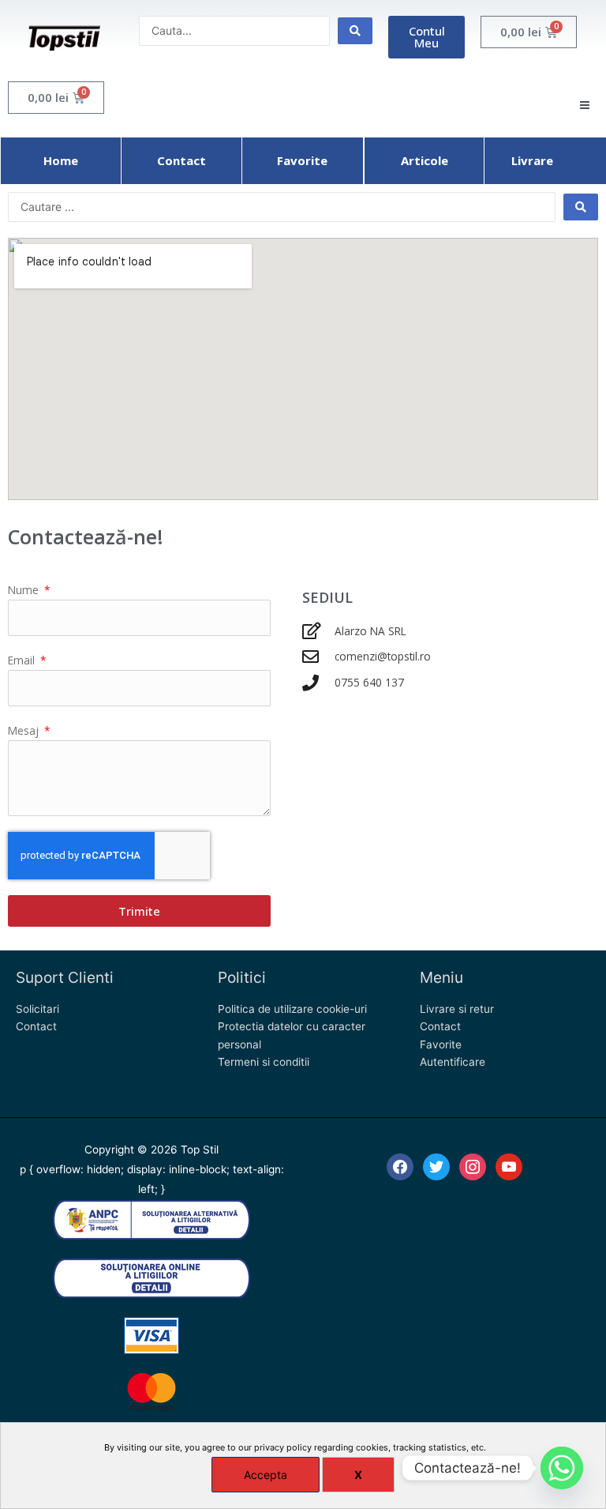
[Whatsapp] (562, 1468)
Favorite (441, 1044)
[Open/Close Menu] (584, 105)
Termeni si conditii (263, 1062)
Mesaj (25, 730)
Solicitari (37, 1009)
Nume (25, 589)
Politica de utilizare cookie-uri (292, 1009)
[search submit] (355, 30)
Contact (36, 1026)
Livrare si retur (457, 1009)
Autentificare (452, 1062)
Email (23, 660)
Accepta (265, 1474)
